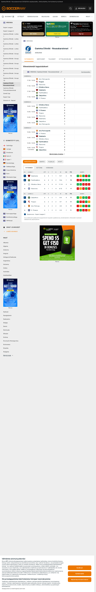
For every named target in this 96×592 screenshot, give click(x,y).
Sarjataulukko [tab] (30, 161)
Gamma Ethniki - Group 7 (11, 65)
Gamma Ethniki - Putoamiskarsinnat (9, 89)
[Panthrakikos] (29, 180)
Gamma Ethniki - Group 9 (11, 74)
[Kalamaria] (29, 176)
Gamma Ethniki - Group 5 (11, 55)
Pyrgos (33, 202)
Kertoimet (41, 59)
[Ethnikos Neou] (29, 184)
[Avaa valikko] (90, 8)
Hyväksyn (79, 568)
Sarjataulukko (80, 59)
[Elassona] (29, 188)
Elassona (34, 188)
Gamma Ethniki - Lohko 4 (11, 50)
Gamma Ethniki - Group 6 (11, 60)
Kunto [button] (82, 172)
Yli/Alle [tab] (51, 161)
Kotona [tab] (39, 168)
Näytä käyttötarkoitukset (79, 579)
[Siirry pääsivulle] (18, 8)
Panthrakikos (35, 180)
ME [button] (66, 172)
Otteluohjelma (65, 59)
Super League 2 (8, 31)
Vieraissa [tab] (49, 168)
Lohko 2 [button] (30, 194)
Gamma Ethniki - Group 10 (11, 79)
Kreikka (29, 41)
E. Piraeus (34, 210)
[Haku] (70, 8)
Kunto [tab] (42, 161)
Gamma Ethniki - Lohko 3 (11, 45)
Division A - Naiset (9, 100)
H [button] (55, 172)
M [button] (60, 172)
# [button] (24, 172)
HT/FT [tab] (60, 161)
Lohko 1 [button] (30, 172)
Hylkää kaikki (79, 573)
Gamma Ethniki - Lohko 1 (11, 35)
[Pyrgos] (29, 202)
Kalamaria (34, 176)
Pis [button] (71, 172)
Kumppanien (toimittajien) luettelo (13, 588)
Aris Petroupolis (36, 206)
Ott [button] (45, 172)
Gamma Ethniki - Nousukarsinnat (8, 84)
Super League (8, 27)
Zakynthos (34, 198)
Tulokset (52, 59)
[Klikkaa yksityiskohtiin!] (57, 80)
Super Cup (6, 97)
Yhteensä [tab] (29, 168)
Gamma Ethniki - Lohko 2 (11, 40)
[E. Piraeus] (29, 210)
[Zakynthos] (29, 197)
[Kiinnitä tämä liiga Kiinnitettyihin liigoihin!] (71, 48)
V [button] (48, 172)
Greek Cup (6, 93)
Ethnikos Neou (36, 184)
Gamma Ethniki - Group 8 (11, 69)
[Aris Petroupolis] (29, 206)
